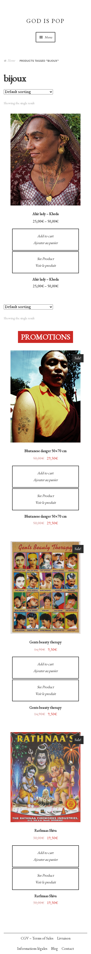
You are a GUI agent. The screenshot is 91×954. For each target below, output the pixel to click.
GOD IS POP (45, 21)
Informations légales (32, 948)
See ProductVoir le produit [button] (45, 499)
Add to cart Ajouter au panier (45, 239)
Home (11, 60)
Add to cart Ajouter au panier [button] (45, 476)
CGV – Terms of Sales (37, 938)
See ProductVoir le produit (45, 262)
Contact (68, 948)
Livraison (63, 938)
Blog (54, 948)
